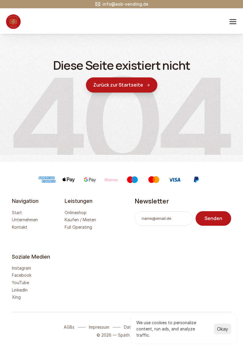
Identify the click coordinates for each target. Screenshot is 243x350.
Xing (16, 297)
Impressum (99, 327)
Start (17, 212)
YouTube (20, 282)
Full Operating (78, 227)
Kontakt (19, 227)
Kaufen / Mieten (80, 219)
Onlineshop (76, 212)
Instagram (21, 268)
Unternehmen (25, 219)
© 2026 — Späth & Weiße (122, 335)
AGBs (69, 327)
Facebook (21, 275)
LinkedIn (20, 289)
